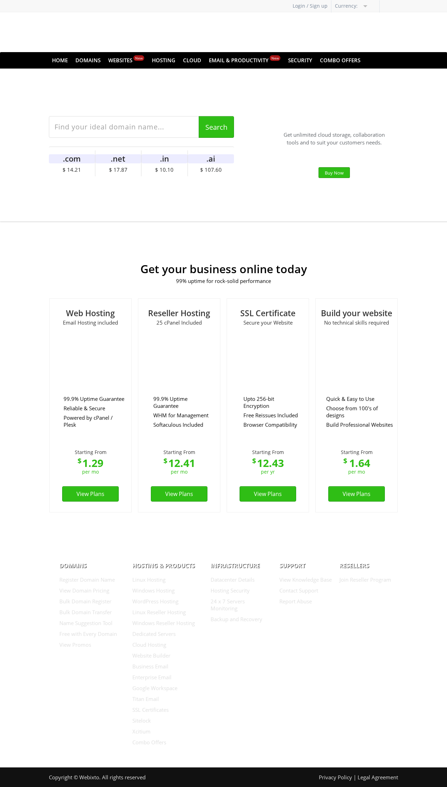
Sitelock (141, 720)
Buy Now (334, 173)
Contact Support (298, 590)
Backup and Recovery (236, 619)
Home (60, 60)
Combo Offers (340, 60)
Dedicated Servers (154, 633)
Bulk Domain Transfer (85, 612)
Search (216, 127)
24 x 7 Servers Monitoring (228, 605)
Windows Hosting (153, 590)
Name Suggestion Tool (85, 622)
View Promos (75, 644)
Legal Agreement (378, 777)
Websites (125, 60)
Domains (88, 60)
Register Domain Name (87, 579)
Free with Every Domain (88, 633)
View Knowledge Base (305, 579)
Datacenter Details (233, 579)
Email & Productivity (244, 60)
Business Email (150, 666)
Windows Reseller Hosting (163, 622)
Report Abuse (295, 601)
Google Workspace (154, 688)
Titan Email (145, 698)
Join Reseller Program (365, 579)
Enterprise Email (151, 677)
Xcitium (141, 731)
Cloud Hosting (149, 644)
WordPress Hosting (155, 601)
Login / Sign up (310, 5)
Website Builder (151, 655)
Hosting (163, 60)
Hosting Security (230, 590)
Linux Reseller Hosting (159, 612)
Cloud (192, 60)
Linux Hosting (149, 579)
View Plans (90, 494)
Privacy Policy (335, 777)
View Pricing (219, 187)
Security (300, 60)
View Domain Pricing (84, 590)
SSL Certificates (150, 709)
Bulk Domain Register (85, 601)
